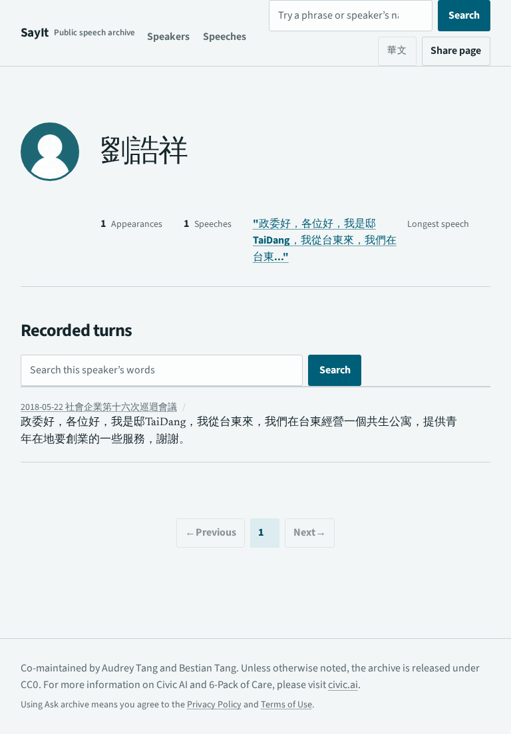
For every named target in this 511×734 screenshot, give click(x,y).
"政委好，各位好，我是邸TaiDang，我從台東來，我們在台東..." (325, 240)
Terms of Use (286, 704)
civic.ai (343, 684)
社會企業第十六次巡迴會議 (99, 407)
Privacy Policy (214, 704)
